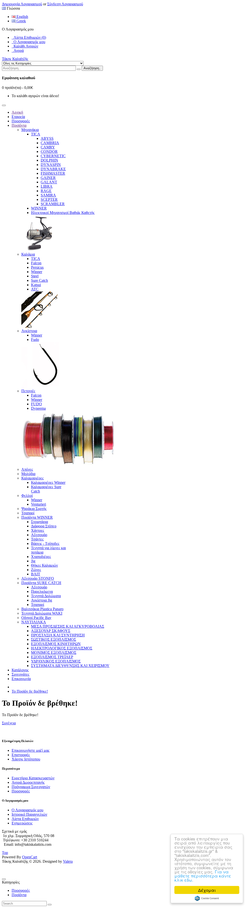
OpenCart (29, 857)
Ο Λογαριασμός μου (28, 42)
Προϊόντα (19, 895)
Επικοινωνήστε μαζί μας (30, 750)
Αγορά (18, 50)
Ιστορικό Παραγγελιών (29, 814)
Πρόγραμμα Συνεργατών (31, 787)
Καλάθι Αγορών (25, 46)
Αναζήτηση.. (92, 68)
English (22, 17)
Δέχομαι (207, 890)
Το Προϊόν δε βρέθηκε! (30, 691)
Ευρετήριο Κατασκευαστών (33, 778)
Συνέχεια (9, 723)
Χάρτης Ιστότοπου (26, 759)
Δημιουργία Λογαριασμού (22, 4)
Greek (21, 21)
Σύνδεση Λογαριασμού (65, 4)
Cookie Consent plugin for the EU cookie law (207, 898)
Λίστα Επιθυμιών (25, 819)
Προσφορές (21, 791)
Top (5, 853)
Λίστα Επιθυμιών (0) (29, 37)
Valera (68, 861)
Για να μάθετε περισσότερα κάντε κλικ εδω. (202, 876)
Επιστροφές (21, 755)
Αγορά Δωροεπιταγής (28, 782)
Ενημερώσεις (22, 823)
